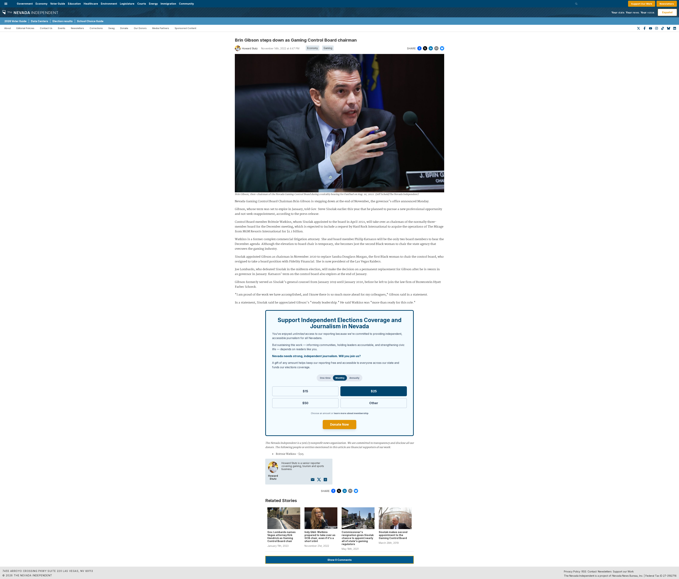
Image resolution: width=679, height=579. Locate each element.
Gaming (328, 48)
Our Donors (140, 28)
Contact (592, 571)
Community (186, 3)
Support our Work (623, 571)
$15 (305, 391)
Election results (63, 21)
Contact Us (46, 28)
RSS (584, 571)
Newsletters (667, 3)
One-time (325, 378)
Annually (354, 378)
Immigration (168, 3)
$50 (305, 403)
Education (74, 3)
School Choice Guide (90, 21)
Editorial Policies (25, 28)
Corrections (96, 28)
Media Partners (160, 28)
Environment (109, 3)
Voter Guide (57, 3)
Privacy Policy (572, 571)
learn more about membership (351, 413)
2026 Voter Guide (15, 21)
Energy (153, 3)
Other (373, 403)
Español (667, 12)
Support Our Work (641, 3)
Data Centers (39, 21)
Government (25, 3)
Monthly (339, 378)
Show (339, 559)
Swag (111, 28)
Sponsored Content (185, 28)
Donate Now (339, 424)
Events (61, 28)
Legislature (127, 3)
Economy (41, 3)
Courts (141, 3)
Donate (124, 28)
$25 (374, 391)
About (7, 28)
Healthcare (91, 3)
